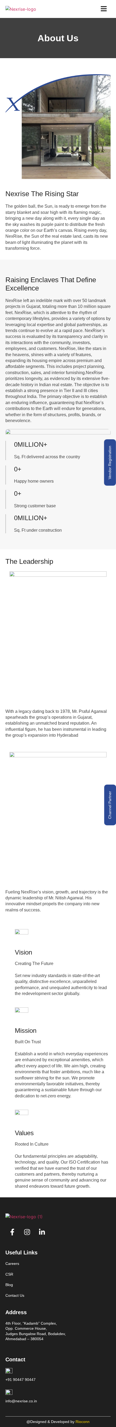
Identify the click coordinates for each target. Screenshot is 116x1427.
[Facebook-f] (12, 1232)
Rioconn (83, 1421)
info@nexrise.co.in (21, 1401)
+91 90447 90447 (20, 1379)
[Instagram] (27, 1232)
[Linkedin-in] (42, 1232)
